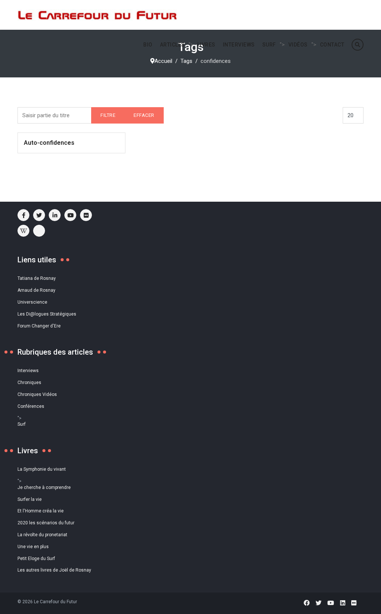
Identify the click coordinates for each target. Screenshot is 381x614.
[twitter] (39, 215)
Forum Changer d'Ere (39, 326)
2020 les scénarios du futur (45, 522)
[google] (55, 215)
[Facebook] (307, 603)
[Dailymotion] (39, 231)
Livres (206, 45)
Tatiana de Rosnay (36, 278)
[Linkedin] (342, 603)
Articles (172, 45)
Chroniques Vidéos (37, 394)
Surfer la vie (29, 499)
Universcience (32, 302)
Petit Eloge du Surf (36, 558)
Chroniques (29, 382)
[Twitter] (318, 603)
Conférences (30, 406)
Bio (148, 45)
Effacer (144, 115)
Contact (332, 45)
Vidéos (298, 45)
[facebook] (23, 215)
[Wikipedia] (23, 231)
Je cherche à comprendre (44, 487)
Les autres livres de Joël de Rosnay (54, 570)
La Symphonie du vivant (41, 469)
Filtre (107, 115)
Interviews (239, 45)
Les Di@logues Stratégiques (46, 314)
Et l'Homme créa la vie (40, 511)
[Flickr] (86, 215)
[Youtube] (70, 215)
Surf (269, 45)
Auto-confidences (49, 142)
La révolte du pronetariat (42, 534)
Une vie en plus (33, 546)
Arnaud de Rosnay (36, 290)
